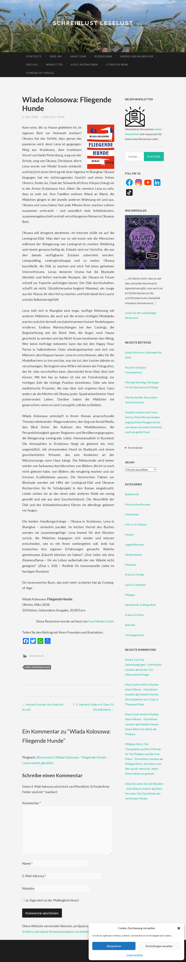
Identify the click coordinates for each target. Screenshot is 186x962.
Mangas (130, 594)
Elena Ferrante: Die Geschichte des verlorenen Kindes (143, 793)
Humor (129, 534)
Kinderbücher (133, 554)
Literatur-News (117, 64)
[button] (179, 928)
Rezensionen (103, 56)
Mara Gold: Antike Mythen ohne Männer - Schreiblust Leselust (142, 689)
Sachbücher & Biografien (140, 604)
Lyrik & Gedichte (135, 584)
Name (27, 863)
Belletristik (37, 655)
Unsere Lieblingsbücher (136, 56)
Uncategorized (134, 635)
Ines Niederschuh (101, 621)
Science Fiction (134, 614)
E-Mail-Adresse (34, 876)
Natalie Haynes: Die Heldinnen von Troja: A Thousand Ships (142, 699)
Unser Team (78, 56)
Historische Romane (137, 504)
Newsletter (54, 64)
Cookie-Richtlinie (134, 955)
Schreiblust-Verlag (40, 72)
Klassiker (131, 564)
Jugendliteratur (134, 544)
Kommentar (31, 803)
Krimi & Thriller (134, 574)
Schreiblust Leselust (93, 23)
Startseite (34, 56)
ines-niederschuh (37, 667)
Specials (32, 64)
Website (28, 888)
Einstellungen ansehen (159, 946)
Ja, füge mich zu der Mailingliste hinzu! (52, 900)
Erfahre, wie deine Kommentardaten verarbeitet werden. (62, 932)
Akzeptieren (114, 946)
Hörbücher (132, 514)
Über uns (56, 56)
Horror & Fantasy (136, 524)
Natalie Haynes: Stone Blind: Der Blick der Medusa (142, 729)
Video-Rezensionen (84, 64)
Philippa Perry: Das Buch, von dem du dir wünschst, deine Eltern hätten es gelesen (143, 768)
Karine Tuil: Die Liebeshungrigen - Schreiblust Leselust (143, 664)
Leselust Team (53, 116)
